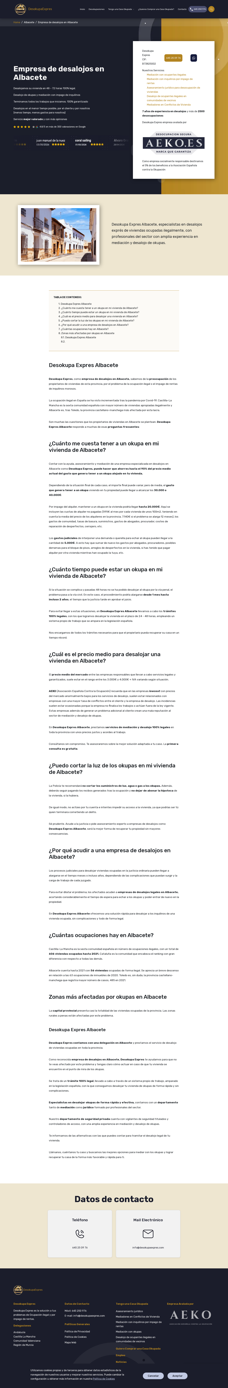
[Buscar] (211, 9)
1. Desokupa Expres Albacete (75, 303)
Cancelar (153, 1375)
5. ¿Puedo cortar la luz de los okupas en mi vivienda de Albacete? (96, 320)
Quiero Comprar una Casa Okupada (138, 1348)
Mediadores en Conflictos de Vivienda (138, 1316)
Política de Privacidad (77, 1331)
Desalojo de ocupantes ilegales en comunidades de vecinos (135, 1339)
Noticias (121, 1361)
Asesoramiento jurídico (129, 1311)
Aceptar (177, 1375)
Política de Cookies (104, 1378)
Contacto (182, 9)
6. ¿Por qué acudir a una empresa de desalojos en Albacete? (93, 324)
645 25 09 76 (173, 57)
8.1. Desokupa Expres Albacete (78, 337)
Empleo (120, 1355)
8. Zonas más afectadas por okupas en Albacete (86, 333)
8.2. (63, 341)
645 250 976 (199, 9)
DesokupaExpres (38, 9)
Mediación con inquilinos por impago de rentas (139, 1324)
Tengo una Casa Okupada (120, 9)
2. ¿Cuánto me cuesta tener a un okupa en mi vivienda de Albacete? (98, 308)
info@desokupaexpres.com (148, 1247)
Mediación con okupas (128, 1331)
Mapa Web (70, 1342)
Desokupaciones (97, 9)
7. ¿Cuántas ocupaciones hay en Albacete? (83, 329)
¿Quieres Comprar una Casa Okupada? (156, 9)
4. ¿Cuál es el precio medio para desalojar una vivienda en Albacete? (98, 316)
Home (16, 22)
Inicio (82, 9)
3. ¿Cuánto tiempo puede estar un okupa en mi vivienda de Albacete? (98, 312)
